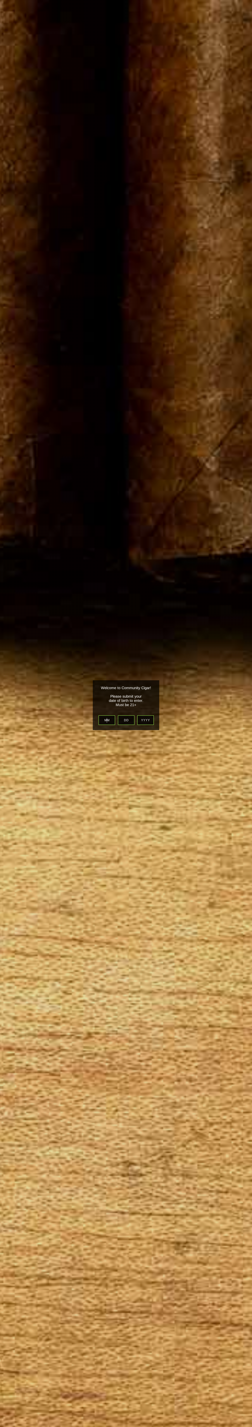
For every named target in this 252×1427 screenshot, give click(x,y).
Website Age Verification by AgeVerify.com (247, 1426)
